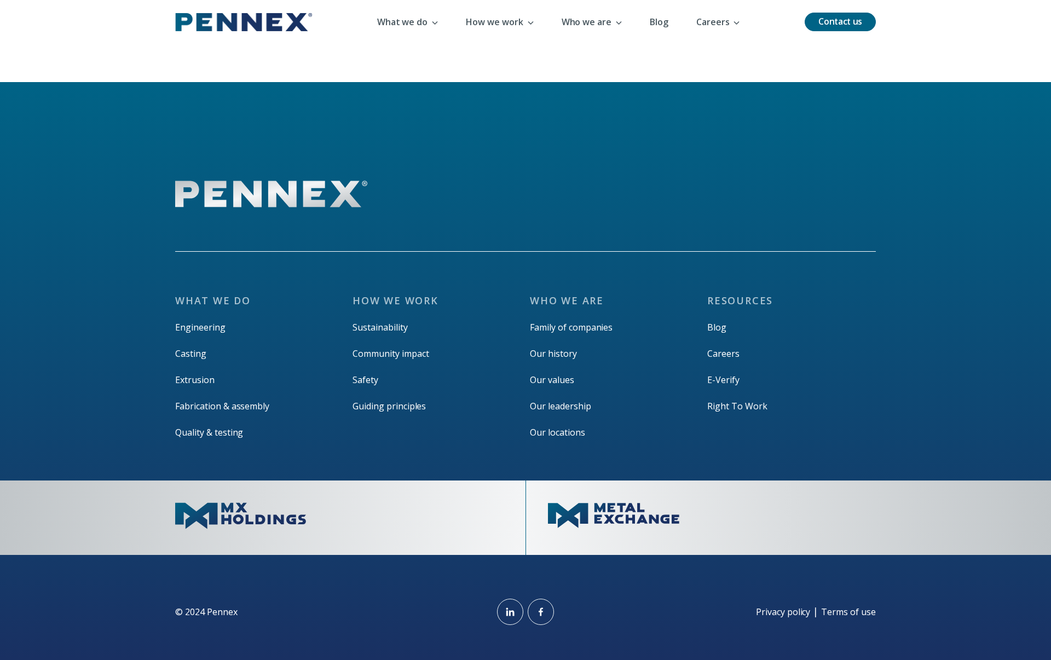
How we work (395, 300)
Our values (552, 379)
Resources (740, 300)
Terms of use (848, 611)
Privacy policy (783, 611)
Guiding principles (389, 406)
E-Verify (723, 379)
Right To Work (737, 406)
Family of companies (571, 327)
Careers (723, 353)
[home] (243, 22)
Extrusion (195, 379)
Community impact (391, 353)
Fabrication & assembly (222, 406)
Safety (365, 379)
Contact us (840, 21)
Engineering (200, 327)
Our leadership (560, 406)
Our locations (557, 432)
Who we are (567, 300)
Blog (716, 327)
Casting (190, 353)
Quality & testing (209, 432)
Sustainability (380, 327)
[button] (407, 22)
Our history (553, 353)
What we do (213, 300)
